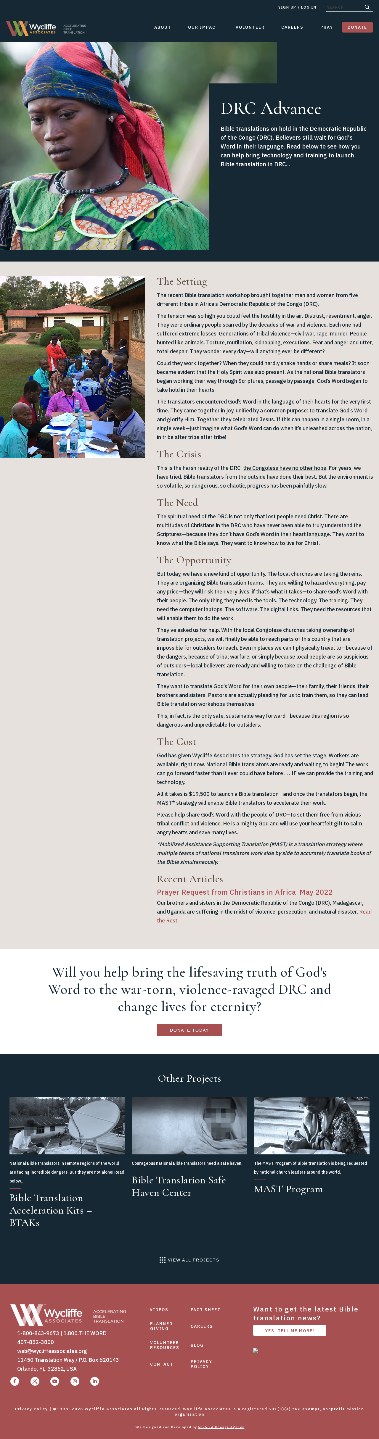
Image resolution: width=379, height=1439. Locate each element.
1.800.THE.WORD (85, 1333)
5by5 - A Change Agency (221, 1427)
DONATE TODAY (189, 1030)
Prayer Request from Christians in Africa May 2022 (245, 892)
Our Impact (203, 27)
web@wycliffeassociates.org (52, 1351)
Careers (292, 27)
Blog (197, 1345)
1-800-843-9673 (38, 1333)
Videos (159, 1309)
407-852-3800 (35, 1342)
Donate (357, 27)
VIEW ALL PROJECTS (193, 1260)
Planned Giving (161, 1326)
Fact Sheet (206, 1309)
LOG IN (308, 7)
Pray (326, 27)
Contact (161, 1364)
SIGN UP (287, 7)
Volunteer (250, 27)
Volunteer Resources (164, 1345)
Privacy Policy (201, 1364)
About (162, 27)
